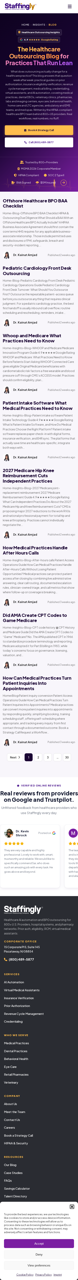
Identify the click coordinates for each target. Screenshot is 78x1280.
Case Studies (13, 1173)
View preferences (39, 1265)
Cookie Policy (24, 1274)
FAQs (8, 1180)
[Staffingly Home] (39, 910)
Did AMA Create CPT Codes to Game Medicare (35, 617)
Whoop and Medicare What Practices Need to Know (32, 338)
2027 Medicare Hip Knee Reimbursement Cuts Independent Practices (28, 476)
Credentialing (13, 1021)
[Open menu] (69, 6)
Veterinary (11, 1082)
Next (13, 757)
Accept (39, 1243)
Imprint (58, 1274)
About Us (10, 1104)
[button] (72, 1207)
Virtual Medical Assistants (22, 990)
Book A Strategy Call (41, 130)
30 (67, 757)
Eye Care (10, 1066)
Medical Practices (16, 1043)
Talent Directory (15, 1196)
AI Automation (14, 982)
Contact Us (12, 1120)
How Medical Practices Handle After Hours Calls (35, 550)
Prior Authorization (17, 1006)
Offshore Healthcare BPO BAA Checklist (35, 203)
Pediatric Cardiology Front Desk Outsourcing (37, 270)
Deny (39, 1254)
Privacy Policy (43, 1274)
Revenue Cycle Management (24, 1013)
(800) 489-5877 (21, 959)
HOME (25, 24)
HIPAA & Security (16, 1143)
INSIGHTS (39, 24)
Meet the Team (14, 1112)
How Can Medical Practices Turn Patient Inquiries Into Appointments (37, 683)
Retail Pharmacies (16, 1074)
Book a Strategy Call (18, 1135)
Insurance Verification (19, 998)
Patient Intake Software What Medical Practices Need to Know (37, 405)
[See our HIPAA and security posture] (64, 183)
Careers (9, 1127)
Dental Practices (15, 1051)
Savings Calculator (17, 1188)
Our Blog (10, 1165)
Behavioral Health (16, 1059)
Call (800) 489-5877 (41, 142)
